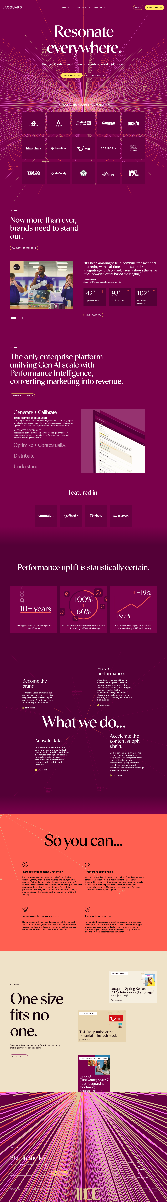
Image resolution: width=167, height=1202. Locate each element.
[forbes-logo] (96, 516)
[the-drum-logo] (121, 516)
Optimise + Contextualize (40, 445)
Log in (138, 7)
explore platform (95, 75)
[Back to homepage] (12, 7)
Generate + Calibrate (35, 412)
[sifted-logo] (71, 516)
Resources (118, 1156)
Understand (26, 466)
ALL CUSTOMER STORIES (22, 248)
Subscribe (58, 1173)
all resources (19, 1057)
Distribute (24, 455)
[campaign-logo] (46, 516)
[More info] (133, 987)
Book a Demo (153, 7)
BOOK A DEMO (70, 75)
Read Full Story (93, 315)
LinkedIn (109, 1189)
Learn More (30, 708)
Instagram (95, 1189)
